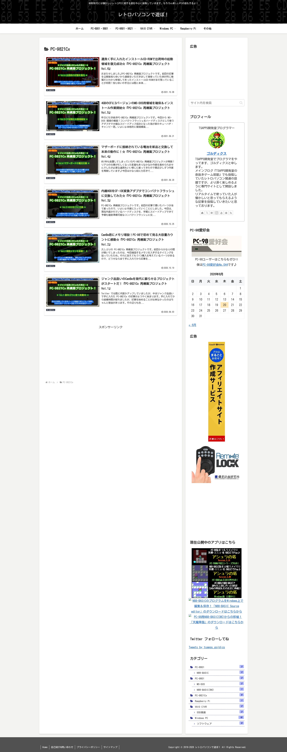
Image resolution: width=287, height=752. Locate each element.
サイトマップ (110, 747)
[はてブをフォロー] (212, 213)
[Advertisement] (110, 353)
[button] (241, 103)
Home (45, 747)
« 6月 (192, 324)
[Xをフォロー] (207, 213)
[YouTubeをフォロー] (221, 213)
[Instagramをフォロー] (216, 213)
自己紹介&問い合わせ (62, 747)
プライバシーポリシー (88, 747)
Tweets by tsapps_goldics (207, 647)
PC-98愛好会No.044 (215, 264)
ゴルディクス (217, 153)
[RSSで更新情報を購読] (231, 213)
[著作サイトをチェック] (202, 213)
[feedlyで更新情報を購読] (226, 213)
